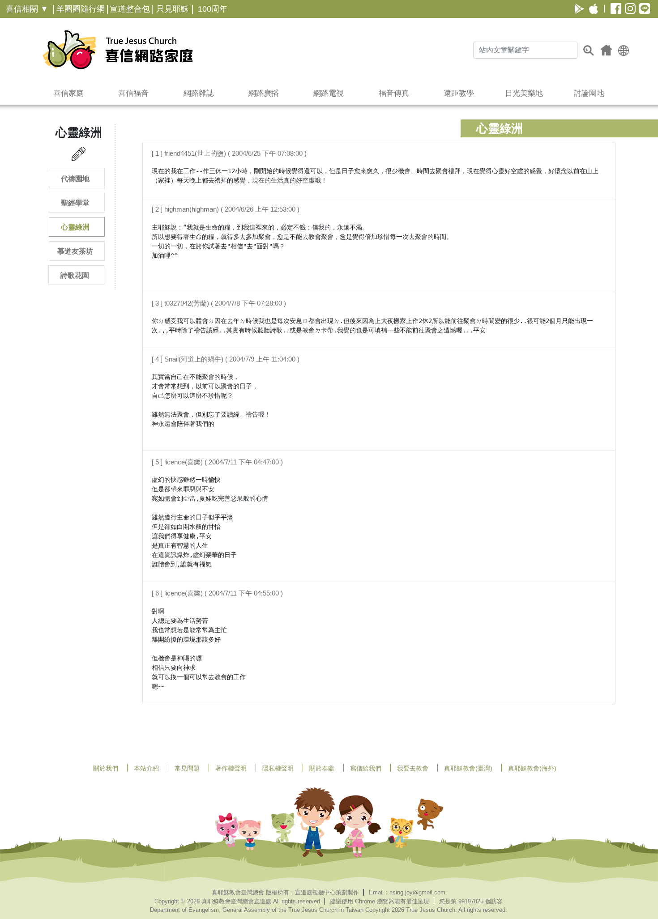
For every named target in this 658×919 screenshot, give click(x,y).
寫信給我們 (365, 768)
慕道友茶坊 (75, 251)
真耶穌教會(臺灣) (468, 768)
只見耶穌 (172, 8)
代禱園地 (75, 179)
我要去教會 (412, 768)
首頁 (606, 50)
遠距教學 (459, 93)
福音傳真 (394, 93)
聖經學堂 (75, 203)
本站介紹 (146, 768)
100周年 (212, 8)
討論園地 (589, 93)
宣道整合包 (130, 8)
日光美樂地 (524, 93)
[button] (623, 50)
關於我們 (105, 768)
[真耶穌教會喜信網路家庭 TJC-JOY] (117, 49)
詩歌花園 (74, 275)
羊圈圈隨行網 (80, 8)
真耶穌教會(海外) (532, 768)
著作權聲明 (231, 768)
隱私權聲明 (278, 768)
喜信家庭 (68, 93)
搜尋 (588, 50)
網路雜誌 (199, 93)
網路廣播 (263, 93)
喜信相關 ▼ (27, 8)
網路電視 (328, 93)
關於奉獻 (321, 768)
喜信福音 (133, 93)
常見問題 (187, 768)
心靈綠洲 (75, 227)
